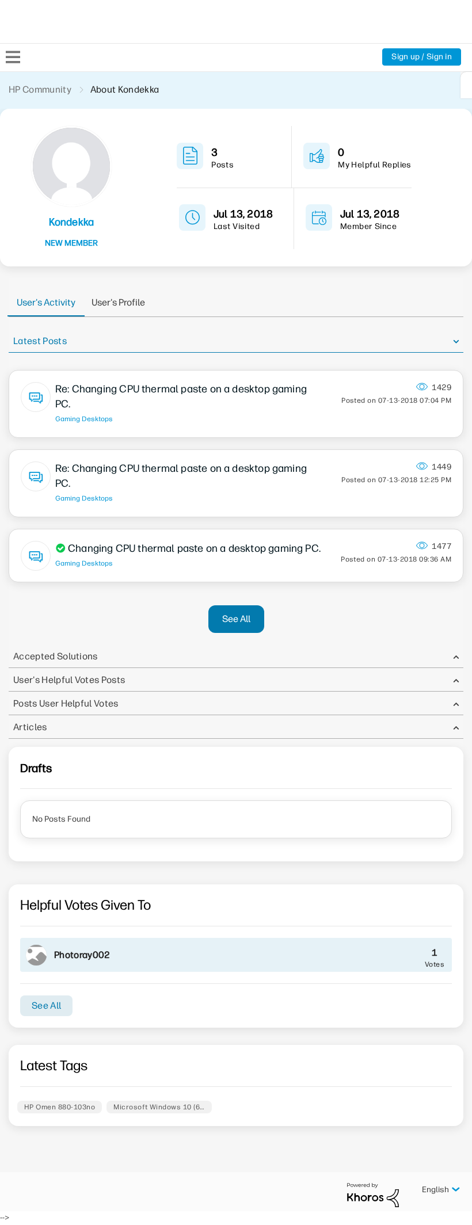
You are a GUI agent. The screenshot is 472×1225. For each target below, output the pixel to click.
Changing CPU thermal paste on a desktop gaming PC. (194, 548)
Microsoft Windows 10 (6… (159, 1107)
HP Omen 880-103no (59, 1107)
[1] (466, 85)
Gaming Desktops (84, 419)
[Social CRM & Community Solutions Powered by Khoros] (373, 1195)
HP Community (40, 89)
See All (236, 618)
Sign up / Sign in (421, 57)
